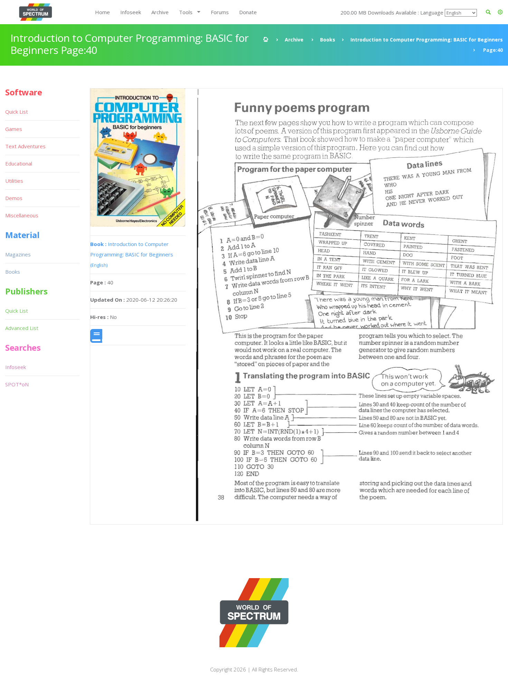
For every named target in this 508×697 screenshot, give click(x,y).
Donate (248, 12)
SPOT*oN (17, 384)
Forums (220, 12)
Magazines (18, 254)
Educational (18, 163)
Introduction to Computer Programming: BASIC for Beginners (426, 39)
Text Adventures (25, 146)
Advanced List (21, 327)
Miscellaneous (21, 215)
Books (327, 39)
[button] (500, 12)
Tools (185, 12)
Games (13, 128)
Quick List (16, 111)
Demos (13, 198)
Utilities (14, 180)
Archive (160, 12)
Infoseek (130, 12)
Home (102, 12)
